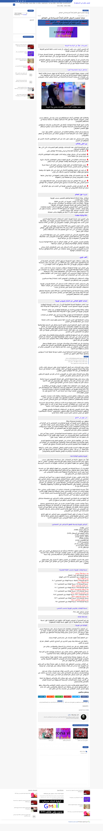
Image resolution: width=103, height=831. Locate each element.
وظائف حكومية (32, 3)
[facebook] (25, 1)
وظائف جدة (38, 3)
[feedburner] (14, 1)
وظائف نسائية (60, 5)
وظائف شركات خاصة (24, 3)
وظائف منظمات (67, 5)
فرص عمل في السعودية (82, 3)
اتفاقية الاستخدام (56, 1)
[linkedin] (16, 1)
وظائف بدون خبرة (52, 3)
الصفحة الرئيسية (66, 3)
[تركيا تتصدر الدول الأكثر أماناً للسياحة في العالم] (63, 733)
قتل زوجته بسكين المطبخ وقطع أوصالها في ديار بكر (76, 358)
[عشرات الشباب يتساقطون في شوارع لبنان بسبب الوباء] (80, 733)
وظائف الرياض (59, 3)
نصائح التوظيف (44, 3)
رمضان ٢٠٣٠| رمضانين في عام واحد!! (76, 797)
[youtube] (18, 1)
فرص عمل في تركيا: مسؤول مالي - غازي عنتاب (77, 361)
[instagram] (21, 1)
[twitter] (23, 1)
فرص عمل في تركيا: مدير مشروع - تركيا (79, 363)
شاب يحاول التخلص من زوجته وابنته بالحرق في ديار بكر (76, 360)
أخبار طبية (86, 10)
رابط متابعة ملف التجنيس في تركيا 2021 (75, 811)
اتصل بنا (50, 1)
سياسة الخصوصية (63, 1)
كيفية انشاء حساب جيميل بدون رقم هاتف (53, 793)
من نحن (69, 1)
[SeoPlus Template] (89, 822)
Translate (25, 14)
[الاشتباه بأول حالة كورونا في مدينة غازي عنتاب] (46, 733)
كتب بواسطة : (73, 715)
